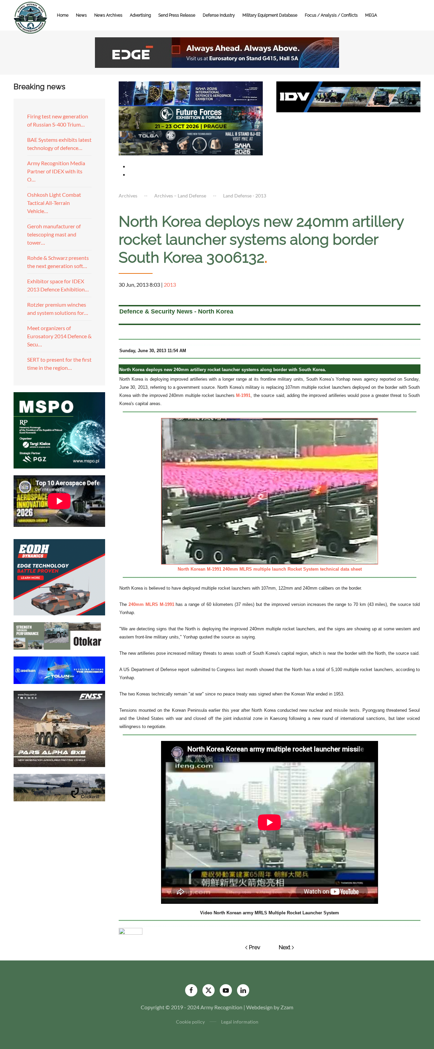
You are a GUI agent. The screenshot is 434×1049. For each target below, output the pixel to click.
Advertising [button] (140, 15)
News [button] (81, 15)
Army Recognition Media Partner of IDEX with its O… (56, 171)
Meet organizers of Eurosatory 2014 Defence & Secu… (59, 336)
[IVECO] (348, 96)
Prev (254, 947)
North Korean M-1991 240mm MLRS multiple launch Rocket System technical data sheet (270, 569)
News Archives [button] (108, 15)
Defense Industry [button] (219, 15)
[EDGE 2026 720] (217, 52)
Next (284, 947)
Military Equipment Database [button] (269, 15)
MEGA (371, 15)
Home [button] (62, 15)
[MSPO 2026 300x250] (59, 429)
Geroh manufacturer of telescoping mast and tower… (54, 234)
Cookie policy (190, 1022)
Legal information (239, 1022)
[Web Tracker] (130, 930)
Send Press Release (176, 15)
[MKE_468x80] (191, 142)
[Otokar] (59, 635)
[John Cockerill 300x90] (59, 786)
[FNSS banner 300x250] (59, 728)
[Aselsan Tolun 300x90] (59, 669)
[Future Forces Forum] (191, 117)
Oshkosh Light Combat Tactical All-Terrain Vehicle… (54, 202)
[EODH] (59, 576)
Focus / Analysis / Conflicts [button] (331, 15)
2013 (170, 284)
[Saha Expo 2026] (191, 93)
